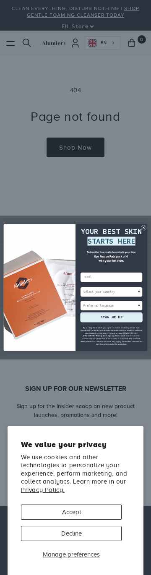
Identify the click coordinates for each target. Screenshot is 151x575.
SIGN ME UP (111, 317)
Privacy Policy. (43, 490)
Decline (71, 533)
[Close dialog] (143, 228)
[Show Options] (139, 292)
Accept (71, 512)
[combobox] (110, 292)
